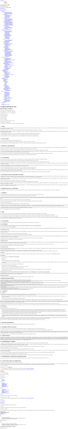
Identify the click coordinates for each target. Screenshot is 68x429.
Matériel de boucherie (4, 383)
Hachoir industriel (7, 17)
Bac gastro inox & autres (6, 101)
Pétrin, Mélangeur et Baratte (6, 20)
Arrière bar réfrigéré (7, 64)
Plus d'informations (2, 411)
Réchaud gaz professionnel (8, 31)
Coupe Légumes (5, 79)
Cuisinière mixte (7, 33)
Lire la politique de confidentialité (29, 368)
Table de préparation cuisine (8, 97)
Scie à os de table (7, 26)
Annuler (1, 426)
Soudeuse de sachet (5, 77)
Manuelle (6, 72)
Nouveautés (3, 380)
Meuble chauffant (7, 96)
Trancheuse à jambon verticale (9, 23)
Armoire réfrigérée (5, 57)
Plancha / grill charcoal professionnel (8, 43)
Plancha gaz (6, 45)
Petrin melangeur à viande (8, 21)
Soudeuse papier (5, 71)
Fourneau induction (7, 34)
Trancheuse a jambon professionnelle (8, 22)
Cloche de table (7, 75)
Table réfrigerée (5, 60)
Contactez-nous (4, 389)
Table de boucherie (7, 92)
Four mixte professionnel (8, 40)
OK (8, 5)
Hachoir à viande (5, 14)
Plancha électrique (7, 44)
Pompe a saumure (5, 28)
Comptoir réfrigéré (7, 68)
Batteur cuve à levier (7, 87)
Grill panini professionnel (8, 52)
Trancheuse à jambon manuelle (9, 24)
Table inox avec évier (7, 98)
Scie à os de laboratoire (8, 27)
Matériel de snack (5, 50)
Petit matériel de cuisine (5, 386)
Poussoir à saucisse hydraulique (9, 13)
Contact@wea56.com (5, 115)
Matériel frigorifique (4, 385)
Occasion (3, 102)
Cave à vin (6, 65)
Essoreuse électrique (7, 90)
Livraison (3, 390)
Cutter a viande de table (8, 18)
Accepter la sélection (9, 426)
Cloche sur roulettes (7, 76)
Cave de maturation (5, 69)
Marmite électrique (7, 48)
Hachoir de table (7, 15)
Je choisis (5, 412)
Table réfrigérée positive (8, 61)
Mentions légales (4, 392)
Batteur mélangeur (5, 85)
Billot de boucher (7, 93)
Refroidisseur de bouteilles (8, 66)
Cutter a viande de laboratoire (8, 19)
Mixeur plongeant (5, 81)
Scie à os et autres (5, 25)
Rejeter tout (4, 426)
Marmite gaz (6, 47)
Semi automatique (7, 73)
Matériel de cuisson (4, 384)
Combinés (4, 80)
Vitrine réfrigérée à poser (8, 67)
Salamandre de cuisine (8, 53)
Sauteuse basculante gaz (8, 49)
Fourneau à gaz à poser (8, 35)
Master (6, 84)
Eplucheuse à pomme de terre (7, 88)
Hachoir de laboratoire (8, 16)
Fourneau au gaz (7, 36)
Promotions (3, 379)
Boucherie (3, 11)
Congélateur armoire (7, 59)
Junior (6, 82)
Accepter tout (13, 426)
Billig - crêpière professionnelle (9, 51)
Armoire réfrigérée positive (8, 58)
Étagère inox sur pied (7, 100)
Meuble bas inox (7, 95)
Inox (2, 91)
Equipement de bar (5, 63)
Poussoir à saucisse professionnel (7, 12)
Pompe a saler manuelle (8, 29)
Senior (6, 83)
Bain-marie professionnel (8, 54)
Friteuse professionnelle (6, 41)
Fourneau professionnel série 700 (7, 30)
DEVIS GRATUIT (2, 8)
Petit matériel (3, 78)
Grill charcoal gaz (7, 46)
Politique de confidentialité (5, 391)
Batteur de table (7, 86)
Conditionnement (4, 70)
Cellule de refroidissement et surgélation (8, 62)
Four (4, 39)
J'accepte (2, 412)
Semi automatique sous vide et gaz (9, 74)
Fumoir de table (7, 56)
